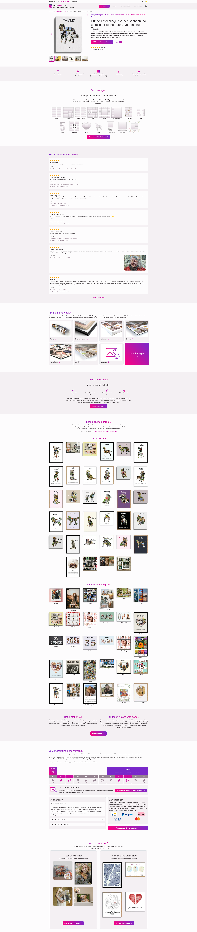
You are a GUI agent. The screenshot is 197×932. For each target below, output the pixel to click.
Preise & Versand (137, 6)
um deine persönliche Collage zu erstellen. (105, 431)
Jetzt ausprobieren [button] (97, 406)
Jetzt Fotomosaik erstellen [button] (72, 923)
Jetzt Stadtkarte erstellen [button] (123, 923)
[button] (52, 59)
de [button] (142, 1)
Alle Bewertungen (99, 297)
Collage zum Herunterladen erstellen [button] (129, 790)
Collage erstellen (104, 6)
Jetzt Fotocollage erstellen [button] (101, 41)
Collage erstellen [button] (97, 733)
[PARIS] (122, 126)
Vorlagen (114, 6)
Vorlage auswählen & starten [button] (97, 136)
